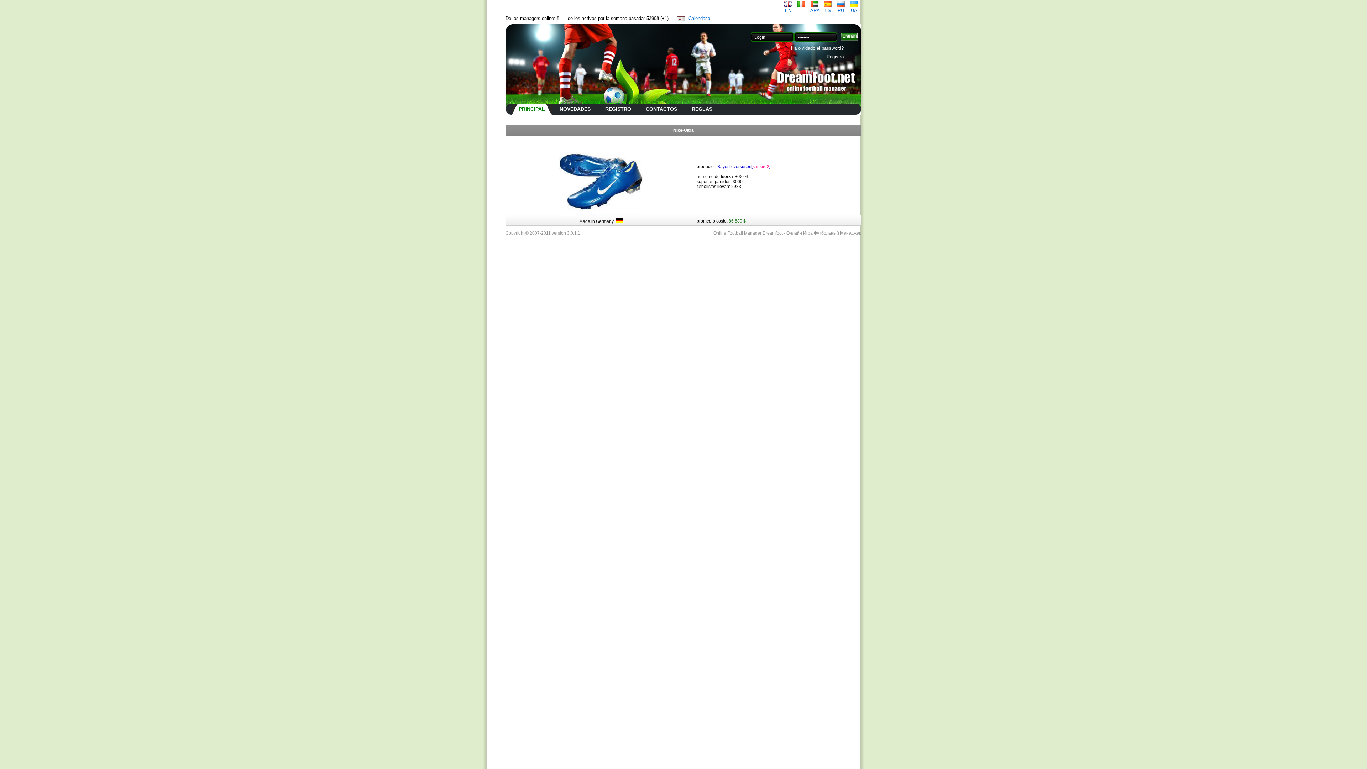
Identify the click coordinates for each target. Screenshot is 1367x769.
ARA (815, 10)
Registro (835, 56)
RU (841, 10)
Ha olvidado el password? (817, 48)
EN (788, 10)
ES (827, 10)
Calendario (699, 18)
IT (801, 10)
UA (854, 10)
